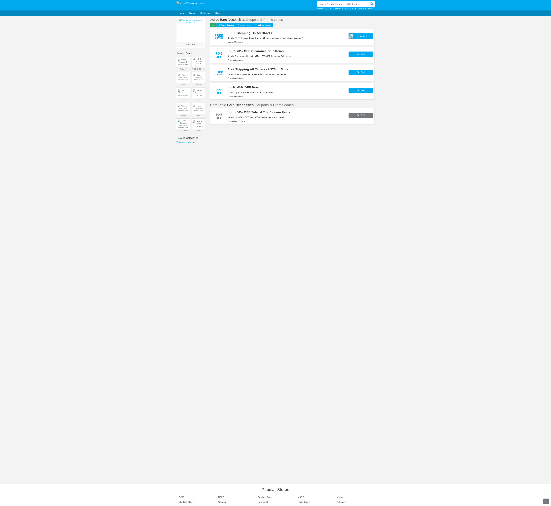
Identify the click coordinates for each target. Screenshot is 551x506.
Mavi (198, 115)
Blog (217, 13)
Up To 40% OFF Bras (243, 87)
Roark (183, 84)
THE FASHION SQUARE (198, 69)
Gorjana (222, 502)
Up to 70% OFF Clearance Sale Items (255, 51)
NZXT (221, 497)
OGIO (181, 497)
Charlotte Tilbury (186, 502)
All (213, 25)
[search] (371, 4)
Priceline (368, 8)
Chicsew (183, 115)
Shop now (190, 44)
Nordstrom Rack (348, 8)
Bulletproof (263, 502)
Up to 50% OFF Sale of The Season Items (258, 112)
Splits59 (198, 84)
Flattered (183, 69)
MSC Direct (303, 497)
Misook (198, 100)
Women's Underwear (186, 142)
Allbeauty (341, 502)
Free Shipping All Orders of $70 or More (258, 69)
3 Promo (226, 25)
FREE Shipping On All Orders (249, 33)
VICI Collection (183, 131)
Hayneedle (359, 8)
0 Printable (263, 25)
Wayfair (338, 8)
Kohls (332, 8)
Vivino (340, 497)
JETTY (183, 100)
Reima (198, 131)
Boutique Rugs (265, 497)
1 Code (244, 25)
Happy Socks (303, 502)
